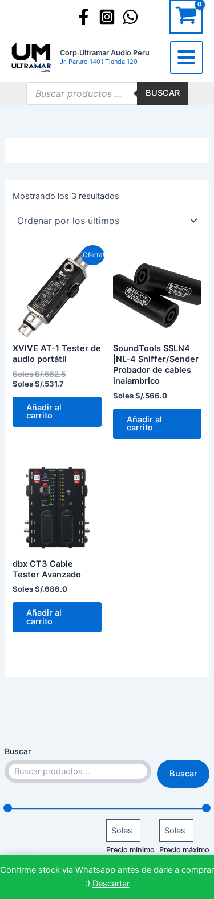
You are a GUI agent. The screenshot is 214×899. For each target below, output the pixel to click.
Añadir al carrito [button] (44, 411)
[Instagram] (107, 17)
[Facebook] (83, 17)
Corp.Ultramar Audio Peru (105, 52)
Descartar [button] (111, 883)
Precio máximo (184, 849)
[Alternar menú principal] (186, 57)
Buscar (18, 751)
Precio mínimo (130, 849)
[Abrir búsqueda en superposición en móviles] (107, 93)
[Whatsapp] (130, 17)
